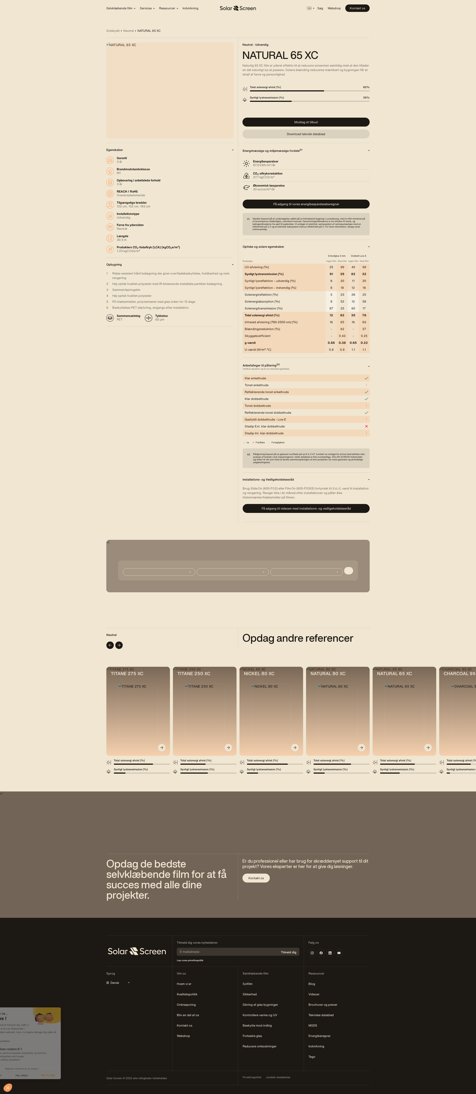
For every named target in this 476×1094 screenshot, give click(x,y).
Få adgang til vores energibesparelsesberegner (306, 204)
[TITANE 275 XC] (161, 747)
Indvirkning (190, 8)
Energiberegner (319, 1035)
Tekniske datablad (321, 1015)
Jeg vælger (42, 1075)
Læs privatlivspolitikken (19, 1041)
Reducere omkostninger (259, 1046)
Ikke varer (16, 1075)
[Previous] (110, 645)
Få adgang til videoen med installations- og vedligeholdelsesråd (306, 508)
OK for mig (69, 1075)
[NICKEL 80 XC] (295, 747)
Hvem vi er (184, 983)
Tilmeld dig (288, 952)
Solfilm (248, 983)
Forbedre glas (252, 1035)
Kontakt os (357, 8)
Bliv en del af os (188, 1015)
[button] (7, 1087)
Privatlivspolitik (252, 1077)
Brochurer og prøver (322, 1004)
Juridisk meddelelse (278, 1077)
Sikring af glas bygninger (260, 1004)
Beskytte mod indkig (257, 1025)
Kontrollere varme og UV (260, 1015)
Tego (311, 1056)
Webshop (334, 8)
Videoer (313, 994)
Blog (311, 983)
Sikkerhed (250, 994)
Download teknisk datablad (306, 133)
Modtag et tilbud (306, 122)
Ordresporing (186, 1004)
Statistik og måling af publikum (25, 1060)
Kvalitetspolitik (187, 994)
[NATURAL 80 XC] (361, 747)
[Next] (119, 645)
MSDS (312, 1025)
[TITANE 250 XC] (228, 747)
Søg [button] (320, 8)
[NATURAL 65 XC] (428, 747)
